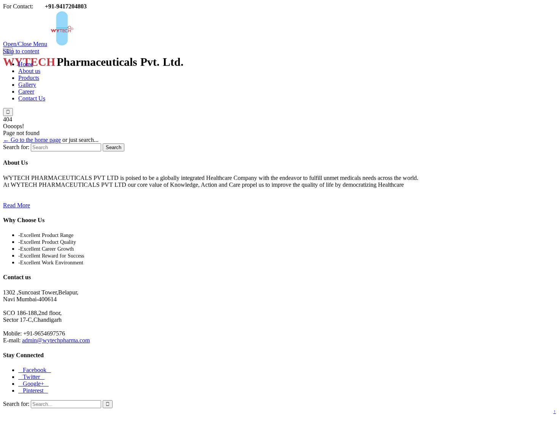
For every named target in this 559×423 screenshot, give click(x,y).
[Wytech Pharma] (128, 44)
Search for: (16, 147)
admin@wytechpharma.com (56, 340)
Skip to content (21, 51)
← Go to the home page (32, 140)
